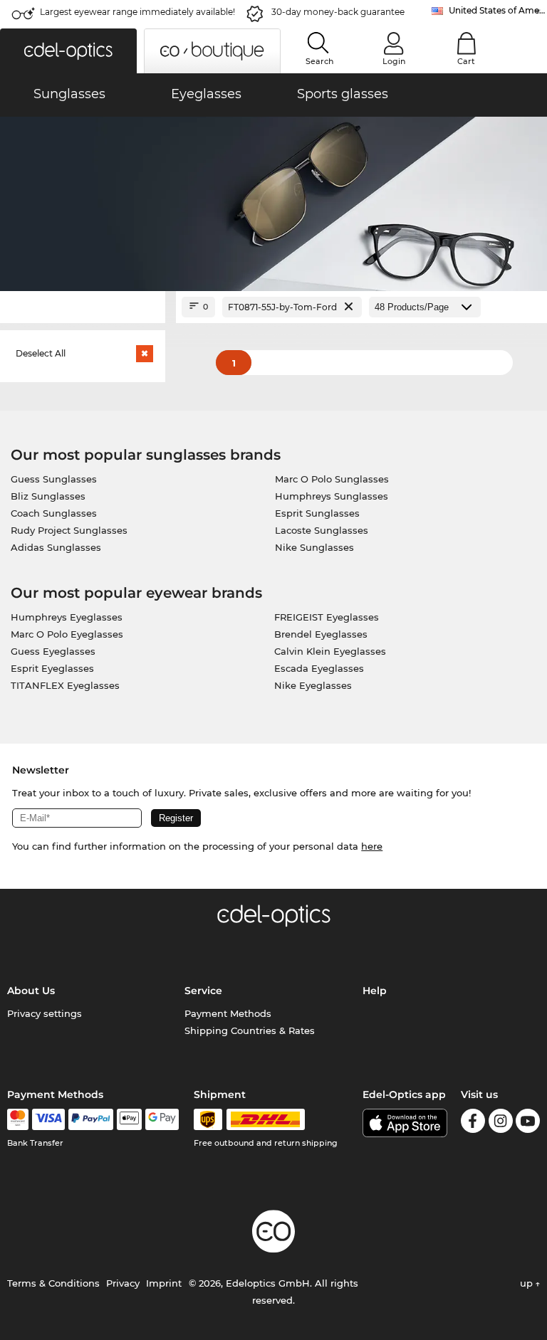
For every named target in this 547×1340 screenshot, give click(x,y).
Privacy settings (44, 1013)
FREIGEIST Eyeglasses (326, 617)
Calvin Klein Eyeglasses (330, 651)
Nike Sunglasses (314, 547)
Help (375, 990)
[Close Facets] (82, 307)
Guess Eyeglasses (53, 651)
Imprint (164, 1283)
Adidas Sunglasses (56, 547)
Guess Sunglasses (54, 479)
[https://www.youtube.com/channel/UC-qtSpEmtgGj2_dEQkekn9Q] (528, 1123)
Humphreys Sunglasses (331, 496)
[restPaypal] (90, 1119)
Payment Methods (227, 1013)
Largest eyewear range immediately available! (137, 11)
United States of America (498, 10)
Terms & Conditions (53, 1283)
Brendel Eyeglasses (321, 634)
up (528, 1283)
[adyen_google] (162, 1119)
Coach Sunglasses (54, 513)
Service (203, 990)
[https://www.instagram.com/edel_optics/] (501, 1123)
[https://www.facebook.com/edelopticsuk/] (473, 1123)
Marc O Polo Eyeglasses (67, 634)
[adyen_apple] (129, 1119)
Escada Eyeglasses (319, 668)
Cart (466, 61)
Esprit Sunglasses (317, 513)
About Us (31, 990)
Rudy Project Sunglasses (69, 530)
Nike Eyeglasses (313, 685)
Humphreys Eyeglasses (67, 617)
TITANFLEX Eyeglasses (65, 685)
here (371, 846)
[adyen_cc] (17, 1119)
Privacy (123, 1283)
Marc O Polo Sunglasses (332, 479)
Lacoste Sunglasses (321, 530)
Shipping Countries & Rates (249, 1030)
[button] (68, 50)
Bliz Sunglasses (48, 496)
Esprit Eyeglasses (52, 668)
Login (393, 61)
